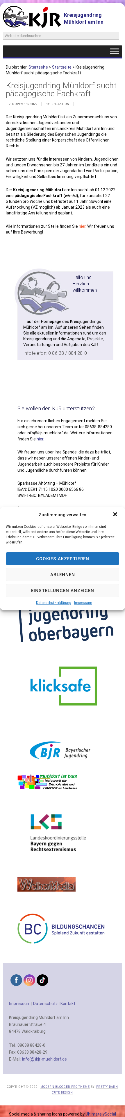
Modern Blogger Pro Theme (65, 1086)
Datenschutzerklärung (53, 603)
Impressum (83, 603)
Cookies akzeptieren (62, 558)
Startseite (38, 67)
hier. (40, 439)
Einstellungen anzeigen (62, 590)
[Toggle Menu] (114, 51)
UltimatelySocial (100, 1114)
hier (82, 226)
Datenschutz (45, 1003)
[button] (115, 514)
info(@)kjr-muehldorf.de (44, 1059)
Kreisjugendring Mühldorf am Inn (83, 18)
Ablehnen (62, 574)
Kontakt (67, 1003)
